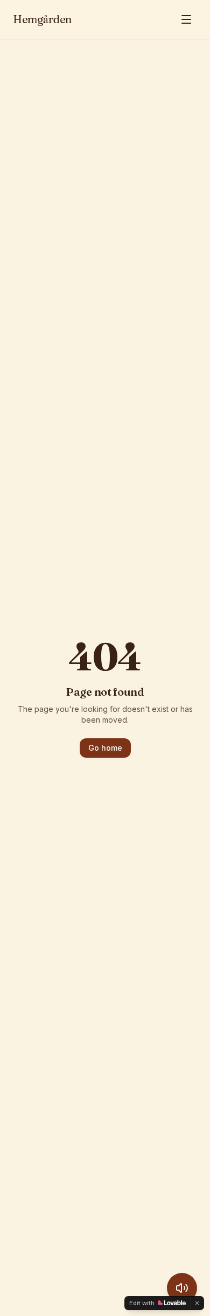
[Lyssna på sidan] (182, 1288)
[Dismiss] (197, 1303)
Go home (105, 747)
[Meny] (186, 19)
